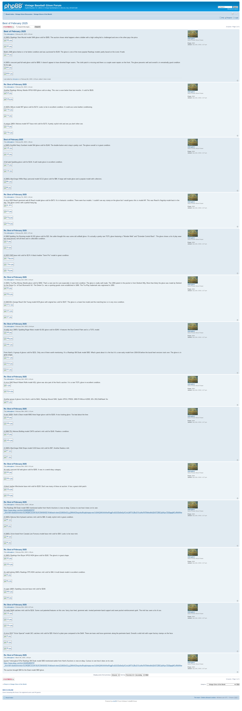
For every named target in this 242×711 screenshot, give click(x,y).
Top (237, 80)
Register (229, 17)
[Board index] (14, 6)
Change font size (236, 14)
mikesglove (10, 34)
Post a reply (6, 26)
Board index (10, 14)
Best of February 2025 (15, 23)
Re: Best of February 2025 (15, 84)
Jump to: (203, 684)
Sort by (123, 675)
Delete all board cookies (208, 697)
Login (236, 17)
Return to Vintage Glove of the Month (15, 684)
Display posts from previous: (102, 675)
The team (197, 697)
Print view (232, 14)
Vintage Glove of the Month (43, 14)
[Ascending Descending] (142, 675)
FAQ (222, 17)
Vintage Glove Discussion (23, 14)
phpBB (115, 701)
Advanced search (232, 9)
